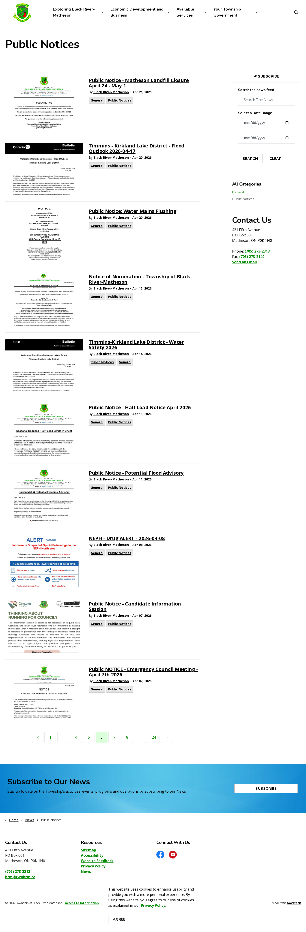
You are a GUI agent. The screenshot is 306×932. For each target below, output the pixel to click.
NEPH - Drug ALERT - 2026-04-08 (127, 538)
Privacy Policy (93, 866)
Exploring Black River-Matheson (74, 12)
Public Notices (119, 100)
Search (250, 158)
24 (154, 737)
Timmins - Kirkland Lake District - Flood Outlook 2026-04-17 (136, 148)
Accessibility (92, 855)
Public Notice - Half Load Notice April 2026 (140, 407)
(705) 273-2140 (251, 256)
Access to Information (82, 903)
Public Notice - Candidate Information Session (135, 606)
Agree (119, 919)
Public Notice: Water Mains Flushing (133, 211)
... (63, 737)
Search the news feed (256, 90)
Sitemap (88, 850)
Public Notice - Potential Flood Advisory (136, 473)
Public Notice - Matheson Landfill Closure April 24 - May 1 (139, 83)
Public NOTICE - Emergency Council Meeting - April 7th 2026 (143, 672)
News (86, 871)
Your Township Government (227, 12)
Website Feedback (97, 860)
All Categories (246, 184)
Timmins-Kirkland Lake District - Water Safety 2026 (136, 344)
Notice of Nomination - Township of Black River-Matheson (139, 279)
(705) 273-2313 (257, 251)
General (97, 100)
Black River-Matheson (111, 92)
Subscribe (268, 76)
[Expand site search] (296, 12)
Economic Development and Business (137, 12)
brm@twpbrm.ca (20, 876)
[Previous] (37, 737)
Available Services (185, 12)
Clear (275, 158)
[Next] (167, 737)
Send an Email (244, 261)
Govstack (294, 903)
